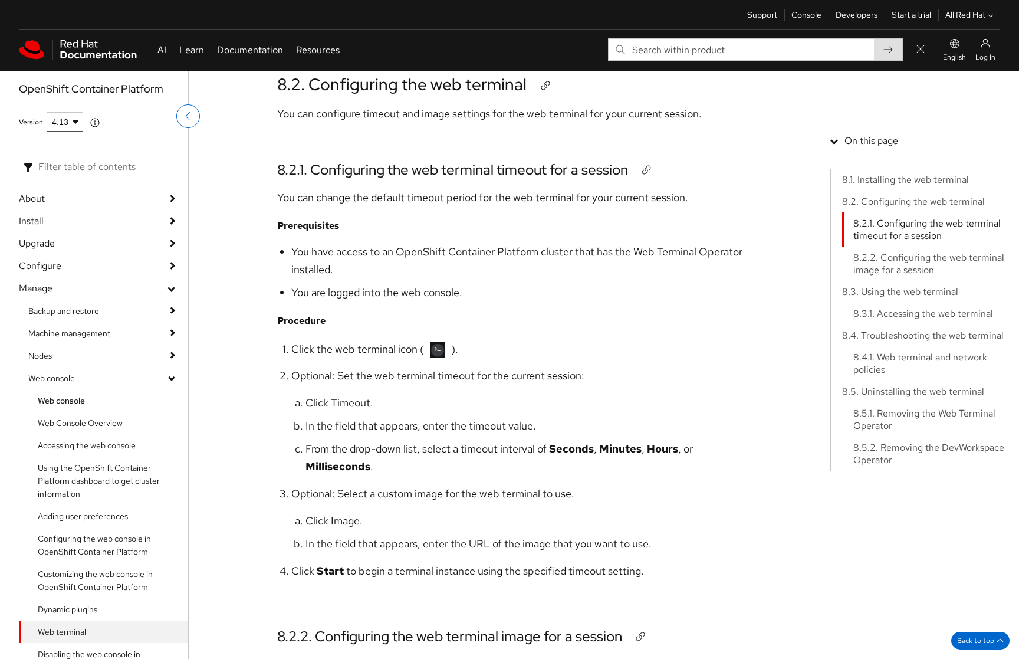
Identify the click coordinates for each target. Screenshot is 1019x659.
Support (762, 14)
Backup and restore (63, 311)
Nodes (40, 355)
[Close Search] (920, 50)
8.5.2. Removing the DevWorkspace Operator (928, 453)
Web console (51, 378)
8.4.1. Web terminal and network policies (920, 363)
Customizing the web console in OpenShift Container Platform (95, 580)
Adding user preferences (83, 516)
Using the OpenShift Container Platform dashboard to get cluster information (99, 481)
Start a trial (911, 14)
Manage (35, 288)
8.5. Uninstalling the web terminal (913, 391)
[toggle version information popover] (95, 122)
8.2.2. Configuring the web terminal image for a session (449, 636)
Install (31, 221)
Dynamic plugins (67, 609)
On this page (871, 141)
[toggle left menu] (188, 116)
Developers (856, 14)
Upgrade (37, 243)
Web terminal (62, 632)
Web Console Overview (80, 423)
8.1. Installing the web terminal (905, 179)
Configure (40, 266)
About (32, 198)
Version (31, 122)
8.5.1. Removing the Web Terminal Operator (924, 419)
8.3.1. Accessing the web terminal (923, 313)
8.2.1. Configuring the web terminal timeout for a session (452, 169)
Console (806, 14)
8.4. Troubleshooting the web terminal (923, 335)
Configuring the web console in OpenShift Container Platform (94, 545)
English (954, 57)
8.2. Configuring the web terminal (402, 84)
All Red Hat (965, 14)
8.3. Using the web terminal (900, 292)
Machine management (69, 333)
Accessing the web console (87, 445)
